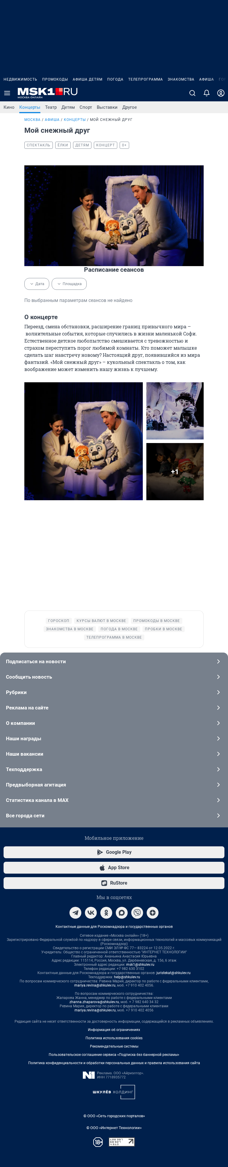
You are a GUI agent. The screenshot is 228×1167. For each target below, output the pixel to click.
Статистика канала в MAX (37, 800)
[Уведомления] (207, 93)
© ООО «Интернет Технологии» (114, 1128)
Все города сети (25, 816)
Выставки (107, 107)
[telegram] (75, 913)
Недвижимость (20, 79)
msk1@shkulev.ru (140, 965)
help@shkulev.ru (127, 977)
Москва (32, 120)
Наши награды (23, 738)
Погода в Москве (119, 629)
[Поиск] (192, 93)
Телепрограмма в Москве (114, 637)
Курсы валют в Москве (101, 621)
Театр (51, 107)
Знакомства (181, 79)
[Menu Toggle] (7, 93)
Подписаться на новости (36, 661)
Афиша (206, 79)
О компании (20, 723)
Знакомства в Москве (70, 629)
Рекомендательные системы (114, 1046)
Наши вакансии (24, 754)
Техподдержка (24, 769)
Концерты (29, 107)
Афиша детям (87, 79)
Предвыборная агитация (36, 785)
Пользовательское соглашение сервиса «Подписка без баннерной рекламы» (114, 1055)
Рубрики (16, 692)
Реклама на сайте (27, 708)
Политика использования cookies (114, 1038)
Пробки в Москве (163, 629)
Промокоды (55, 79)
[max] (122, 913)
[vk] (91, 913)
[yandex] (153, 913)
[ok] (106, 913)
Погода (115, 79)
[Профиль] (221, 93)
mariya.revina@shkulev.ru (94, 985)
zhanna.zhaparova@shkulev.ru (94, 1002)
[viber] (137, 913)
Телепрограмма (145, 79)
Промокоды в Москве (156, 621)
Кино (9, 107)
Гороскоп (58, 621)
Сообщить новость (29, 677)
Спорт (86, 107)
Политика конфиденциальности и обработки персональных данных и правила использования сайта (114, 1063)
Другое (129, 107)
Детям (68, 107)
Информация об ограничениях (114, 1030)
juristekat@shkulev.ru (173, 973)
